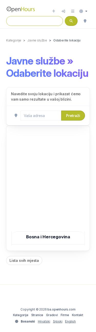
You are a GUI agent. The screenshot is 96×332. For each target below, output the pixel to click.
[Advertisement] (48, 181)
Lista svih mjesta (24, 260)
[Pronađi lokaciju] (85, 21)
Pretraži (73, 115)
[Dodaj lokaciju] (53, 11)
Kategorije (20, 315)
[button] (83, 11)
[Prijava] (63, 11)
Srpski (57, 321)
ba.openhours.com (61, 309)
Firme (65, 315)
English (70, 321)
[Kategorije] (73, 11)
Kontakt (77, 315)
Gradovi (52, 315)
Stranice (37, 315)
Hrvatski (44, 321)
